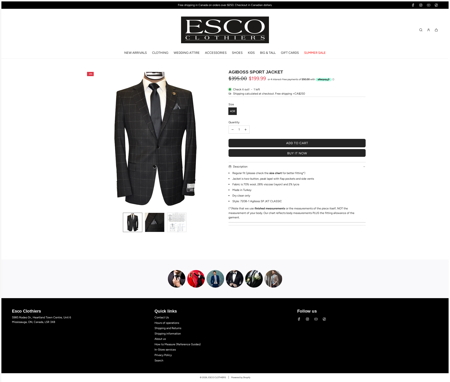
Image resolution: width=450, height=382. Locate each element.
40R (232, 111)
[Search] (421, 30)
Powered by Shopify (240, 377)
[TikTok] (436, 5)
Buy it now (297, 153)
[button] (87, 139)
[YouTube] (428, 5)
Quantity (234, 122)
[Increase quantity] (245, 129)
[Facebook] (413, 5)
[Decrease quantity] (232, 129)
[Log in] (428, 30)
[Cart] (436, 30)
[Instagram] (421, 5)
